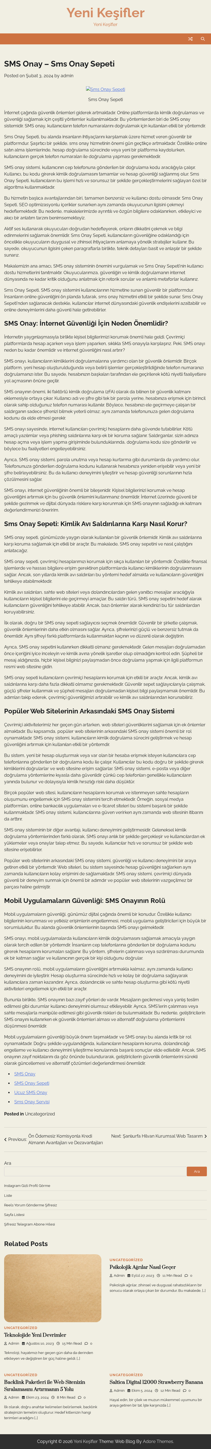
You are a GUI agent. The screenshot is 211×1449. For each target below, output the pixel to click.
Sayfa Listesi (14, 1214)
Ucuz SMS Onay (30, 1092)
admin (67, 75)
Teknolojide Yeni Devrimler (35, 1335)
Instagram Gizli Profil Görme (27, 1185)
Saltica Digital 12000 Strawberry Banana (156, 1382)
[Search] (203, 39)
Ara (7, 1163)
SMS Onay (24, 1074)
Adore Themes (158, 1441)
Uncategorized (40, 1114)
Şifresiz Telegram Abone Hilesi (29, 1224)
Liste (8, 1195)
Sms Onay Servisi (31, 1101)
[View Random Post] (190, 39)
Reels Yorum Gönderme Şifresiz (30, 1205)
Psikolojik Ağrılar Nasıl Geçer (143, 1267)
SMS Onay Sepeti (31, 1083)
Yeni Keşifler (105, 12)
